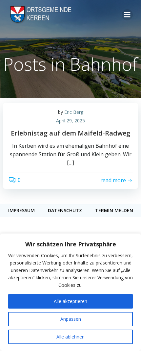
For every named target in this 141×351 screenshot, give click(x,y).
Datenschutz (65, 210)
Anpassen (70, 319)
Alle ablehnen (70, 337)
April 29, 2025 (70, 120)
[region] (70, 292)
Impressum (21, 210)
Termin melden (114, 210)
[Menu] (127, 14)
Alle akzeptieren (70, 301)
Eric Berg (73, 112)
